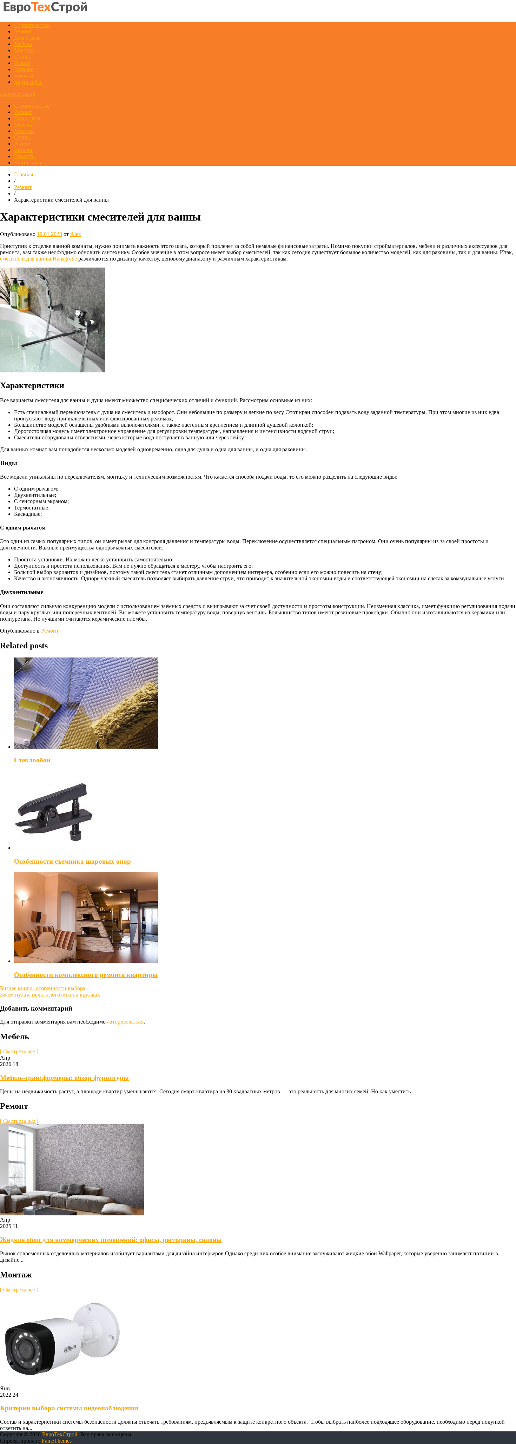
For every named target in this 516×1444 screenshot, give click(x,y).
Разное (22, 63)
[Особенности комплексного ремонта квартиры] (86, 961)
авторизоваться (125, 1022)
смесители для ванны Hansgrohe (38, 259)
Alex (75, 234)
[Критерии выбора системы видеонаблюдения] (62, 1382)
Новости (24, 76)
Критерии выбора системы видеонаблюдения (69, 1408)
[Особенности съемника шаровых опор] (53, 848)
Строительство (32, 25)
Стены (22, 57)
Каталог (23, 69)
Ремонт (23, 31)
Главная (23, 174)
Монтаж (24, 50)
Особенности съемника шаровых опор (72, 861)
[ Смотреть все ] (19, 1051)
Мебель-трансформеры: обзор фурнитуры (64, 1077)
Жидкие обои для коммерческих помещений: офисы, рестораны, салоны (111, 1239)
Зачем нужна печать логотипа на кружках (50, 995)
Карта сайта (28, 82)
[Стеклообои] (86, 747)
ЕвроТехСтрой (17, 94)
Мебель (23, 44)
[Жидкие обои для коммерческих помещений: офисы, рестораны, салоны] (72, 1213)
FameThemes (57, 1441)
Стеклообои (32, 760)
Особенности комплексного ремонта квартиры (86, 974)
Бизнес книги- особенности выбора (42, 988)
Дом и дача (27, 38)
